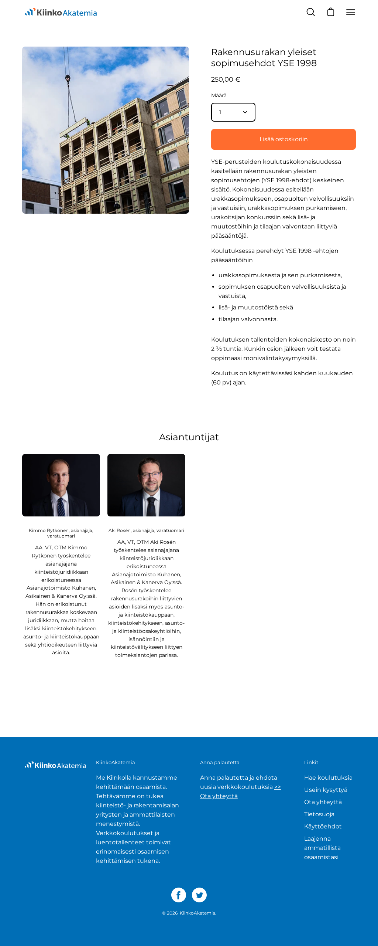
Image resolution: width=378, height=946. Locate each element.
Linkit (311, 762)
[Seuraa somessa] (178, 895)
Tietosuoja (319, 814)
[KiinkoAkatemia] (61, 12)
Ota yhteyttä (323, 802)
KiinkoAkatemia (197, 913)
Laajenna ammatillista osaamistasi (322, 848)
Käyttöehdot (323, 826)
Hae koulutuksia (328, 777)
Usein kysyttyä (325, 789)
